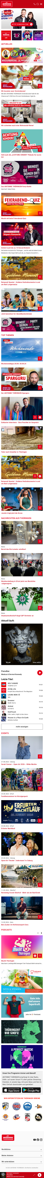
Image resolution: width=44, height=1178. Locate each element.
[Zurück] (38, 933)
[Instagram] (41, 1140)
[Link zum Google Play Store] (31, 1090)
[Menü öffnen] (41, 4)
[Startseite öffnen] (6, 4)
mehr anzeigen (22, 727)
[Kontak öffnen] (34, 4)
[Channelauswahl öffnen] (38, 4)
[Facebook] (38, 1140)
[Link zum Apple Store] (11, 1090)
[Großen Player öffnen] (34, 1175)
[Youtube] (34, 1140)
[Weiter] (41, 933)
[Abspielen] (39, 1175)
